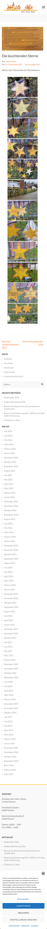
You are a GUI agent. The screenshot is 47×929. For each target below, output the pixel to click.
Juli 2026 (8, 431)
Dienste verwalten (23, 899)
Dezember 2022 (11, 594)
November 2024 (11, 506)
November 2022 (11, 598)
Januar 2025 (9, 497)
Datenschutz (25, 925)
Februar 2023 (10, 585)
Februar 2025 (10, 493)
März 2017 (8, 774)
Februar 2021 (10, 660)
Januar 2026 (9, 453)
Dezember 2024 (11, 501)
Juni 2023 (8, 567)
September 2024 (11, 515)
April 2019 (8, 730)
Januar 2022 (9, 624)
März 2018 (8, 765)
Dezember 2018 (11, 748)
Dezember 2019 (11, 704)
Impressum (34, 925)
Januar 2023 (9, 589)
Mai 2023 (8, 572)
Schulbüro (8, 363)
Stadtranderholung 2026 (14, 402)
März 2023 (8, 580)
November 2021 (11, 633)
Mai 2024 (8, 528)
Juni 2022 (8, 616)
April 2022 (8, 620)
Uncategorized (33, 64)
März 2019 (8, 734)
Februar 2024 (10, 536)
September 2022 (11, 607)
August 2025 (9, 471)
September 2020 (11, 677)
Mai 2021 (8, 651)
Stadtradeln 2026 (11, 397)
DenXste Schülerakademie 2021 (10, 344)
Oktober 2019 (10, 712)
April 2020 (8, 690)
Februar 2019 (10, 739)
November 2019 (11, 708)
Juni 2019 (8, 721)
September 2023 (11, 558)
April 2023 (8, 576)
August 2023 (9, 563)
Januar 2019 (9, 743)
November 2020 (11, 668)
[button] (43, 873)
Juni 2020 (8, 682)
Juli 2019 (8, 717)
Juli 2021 (8, 642)
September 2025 (11, 466)
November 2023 (11, 550)
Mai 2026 (8, 440)
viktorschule (11, 61)
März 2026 (8, 444)
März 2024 (8, 532)
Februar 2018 (10, 770)
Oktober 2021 (10, 638)
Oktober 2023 (10, 554)
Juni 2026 (8, 435)
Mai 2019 (8, 726)
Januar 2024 (9, 541)
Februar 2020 (10, 699)
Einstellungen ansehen (23, 920)
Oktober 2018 (10, 756)
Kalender (8, 359)
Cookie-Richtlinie (14, 925)
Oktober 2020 (10, 673)
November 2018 (11, 752)
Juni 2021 (8, 646)
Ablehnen (23, 913)
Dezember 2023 (11, 545)
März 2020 (8, 695)
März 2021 (8, 655)
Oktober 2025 (10, 462)
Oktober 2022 (10, 602)
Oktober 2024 (10, 510)
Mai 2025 (8, 479)
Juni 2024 (8, 523)
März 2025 (8, 488)
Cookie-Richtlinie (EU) (13, 376)
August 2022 (9, 611)
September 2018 (11, 761)
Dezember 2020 (11, 664)
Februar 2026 (10, 449)
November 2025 (11, 457)
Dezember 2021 (11, 629)
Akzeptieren (23, 906)
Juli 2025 (8, 475)
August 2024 (9, 519)
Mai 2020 (8, 686)
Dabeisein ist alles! (12, 420)
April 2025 (8, 484)
